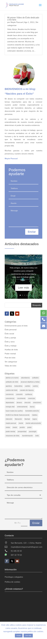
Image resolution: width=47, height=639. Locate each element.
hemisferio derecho (32, 411)
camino (35, 386)
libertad (27, 419)
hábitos (34, 415)
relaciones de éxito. (13, 436)
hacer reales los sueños (14, 411)
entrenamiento (22, 407)
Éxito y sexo (10, 342)
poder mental (10, 431)
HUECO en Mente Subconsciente (18, 415)
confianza (28, 394)
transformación (27, 436)
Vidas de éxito (10, 366)
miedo (15, 427)
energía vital (10, 407)
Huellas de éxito (11, 350)
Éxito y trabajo (10, 346)
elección (28, 402)
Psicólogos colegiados (14, 577)
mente (21, 423)
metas (8, 427)
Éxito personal (10, 330)
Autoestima (18, 386)
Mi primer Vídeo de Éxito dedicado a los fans (23, 18)
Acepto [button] (18, 635)
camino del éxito (11, 390)
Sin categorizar (11, 362)
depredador (10, 402)
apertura (9, 386)
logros (35, 419)
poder (29, 427)
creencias (31, 398)
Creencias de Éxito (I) (23, 263)
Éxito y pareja (10, 338)
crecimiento (21, 398)
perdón (22, 427)
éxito (37, 436)
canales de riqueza (27, 390)
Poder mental (10, 354)
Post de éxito (10, 358)
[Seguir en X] (12, 314)
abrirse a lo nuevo (12, 378)
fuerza (32, 407)
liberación (18, 419)
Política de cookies (12, 582)
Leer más (23, 287)
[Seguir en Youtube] (17, 314)
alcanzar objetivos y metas (30, 382)
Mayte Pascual (17, 22)
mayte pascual (11, 423)
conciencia (9, 394)
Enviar (32, 231)
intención (9, 419)
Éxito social (9, 334)
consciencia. (10, 398)
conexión (19, 394)
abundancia (25, 378)
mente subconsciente (33, 423)
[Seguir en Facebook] (7, 314)
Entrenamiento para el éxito (16, 326)
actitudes (35, 378)
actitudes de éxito (12, 382)
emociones (37, 402)
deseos (19, 402)
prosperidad (22, 431)
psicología (32, 431)
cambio (27, 386)
